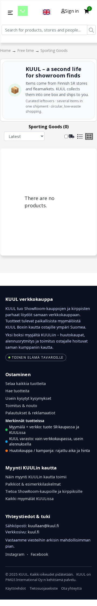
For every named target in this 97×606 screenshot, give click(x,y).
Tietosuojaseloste (44, 588)
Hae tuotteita (17, 390)
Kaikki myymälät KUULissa (29, 498)
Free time (26, 50)
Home (6, 50)
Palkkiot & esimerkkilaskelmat (33, 484)
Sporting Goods (54, 50)
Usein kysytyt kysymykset (28, 398)
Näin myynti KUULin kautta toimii (36, 476)
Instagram (14, 554)
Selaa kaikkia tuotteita (25, 383)
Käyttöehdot (15, 588)
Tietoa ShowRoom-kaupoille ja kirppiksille (43, 491)
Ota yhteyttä (71, 588)
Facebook (39, 554)
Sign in (72, 11)
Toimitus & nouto (21, 405)
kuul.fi (33, 531)
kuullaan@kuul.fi (43, 525)
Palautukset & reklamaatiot (30, 412)
